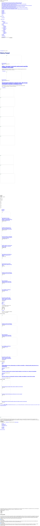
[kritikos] (7, 96)
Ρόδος (37, 404)
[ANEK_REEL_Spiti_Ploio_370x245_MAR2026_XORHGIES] (7, 173)
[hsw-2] (7, 135)
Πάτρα (27, 404)
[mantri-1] (7, 164)
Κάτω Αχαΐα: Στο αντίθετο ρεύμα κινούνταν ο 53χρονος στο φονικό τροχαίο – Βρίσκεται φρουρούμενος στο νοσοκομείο (17, 5)
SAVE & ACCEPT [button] (2, 525)
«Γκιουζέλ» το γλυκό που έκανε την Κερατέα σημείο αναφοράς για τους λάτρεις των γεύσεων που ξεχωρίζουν (7, 228)
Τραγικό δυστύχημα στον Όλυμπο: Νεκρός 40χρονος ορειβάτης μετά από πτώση (12, 2)
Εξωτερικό (4, 26)
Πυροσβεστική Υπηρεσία (33, 404)
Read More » (4, 87)
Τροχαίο (1, 405)
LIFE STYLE (3, 30)
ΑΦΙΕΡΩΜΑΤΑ (3, 21)
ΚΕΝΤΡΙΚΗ (2, 50)
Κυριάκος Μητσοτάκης (21, 404)
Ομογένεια (3, 35)
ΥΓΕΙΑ (3, 24)
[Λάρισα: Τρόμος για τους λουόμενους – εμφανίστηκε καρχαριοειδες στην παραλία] (6, 253)
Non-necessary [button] (2, 522)
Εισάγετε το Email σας (3, 420)
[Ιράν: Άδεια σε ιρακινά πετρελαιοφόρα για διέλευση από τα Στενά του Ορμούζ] (6, 393)
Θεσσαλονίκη (10, 404)
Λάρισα (25, 404)
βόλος (5, 405)
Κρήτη (18, 404)
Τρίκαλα (39, 404)
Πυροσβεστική (29, 404)
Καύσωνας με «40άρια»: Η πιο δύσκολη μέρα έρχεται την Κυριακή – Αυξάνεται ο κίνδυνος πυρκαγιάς (14, 7)
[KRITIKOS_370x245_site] (7, 106)
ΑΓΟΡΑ (4, 33)
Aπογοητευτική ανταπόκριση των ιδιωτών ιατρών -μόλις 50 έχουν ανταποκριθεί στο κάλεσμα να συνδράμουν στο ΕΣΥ (14, 83)
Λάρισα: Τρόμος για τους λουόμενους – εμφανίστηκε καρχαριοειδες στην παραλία (7, 255)
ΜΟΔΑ (4, 31)
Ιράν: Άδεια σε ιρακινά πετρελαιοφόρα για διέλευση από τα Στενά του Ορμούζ (11, 3)
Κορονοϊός (16, 404)
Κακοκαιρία (13, 404)
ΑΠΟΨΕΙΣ (3, 23)
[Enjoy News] (2, 16)
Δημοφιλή (3, 209)
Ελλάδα (4, 25)
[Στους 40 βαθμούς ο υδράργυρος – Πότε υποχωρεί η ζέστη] (9, 345)
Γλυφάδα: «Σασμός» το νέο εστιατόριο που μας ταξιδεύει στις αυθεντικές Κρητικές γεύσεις (7, 246)
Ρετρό (4, 22)
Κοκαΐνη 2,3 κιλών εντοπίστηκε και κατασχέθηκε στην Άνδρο (9, 8)
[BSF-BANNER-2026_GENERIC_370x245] (7, 125)
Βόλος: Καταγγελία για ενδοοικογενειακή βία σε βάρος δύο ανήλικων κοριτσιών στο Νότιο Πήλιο (6, 281)
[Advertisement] (20, 44)
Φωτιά (4, 405)
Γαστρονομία (5, 32)
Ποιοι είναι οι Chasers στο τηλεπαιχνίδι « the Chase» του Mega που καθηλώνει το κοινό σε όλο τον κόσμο (7, 237)
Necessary (2, 519)
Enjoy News (3, 80)
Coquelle (3, 310)
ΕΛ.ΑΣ (5, 404)
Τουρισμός (4, 27)
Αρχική (3, 423)
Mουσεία (4, 29)
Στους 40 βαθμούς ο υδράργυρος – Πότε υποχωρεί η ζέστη (9, 4)
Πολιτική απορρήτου (4, 425)
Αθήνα (3, 404)
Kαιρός (1, 404)
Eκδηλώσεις (5, 28)
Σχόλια (3, 210)
